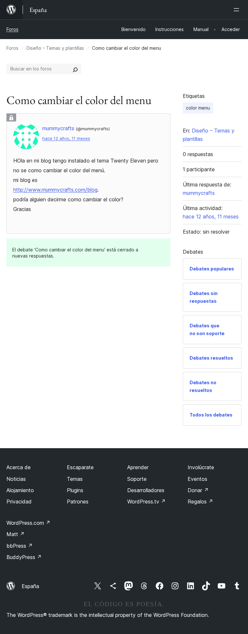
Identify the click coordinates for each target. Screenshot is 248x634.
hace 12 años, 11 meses (66, 138)
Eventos (197, 479)
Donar (198, 490)
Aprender (138, 467)
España (30, 586)
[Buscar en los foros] (75, 69)
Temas (75, 479)
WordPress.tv (146, 501)
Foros (12, 29)
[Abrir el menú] (237, 9)
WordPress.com (28, 523)
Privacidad (19, 501)
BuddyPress (24, 557)
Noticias (16, 479)
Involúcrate (201, 467)
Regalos (200, 501)
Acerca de (18, 467)
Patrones (77, 501)
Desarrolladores (145, 490)
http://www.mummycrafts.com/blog (55, 189)
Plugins (75, 490)
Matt (15, 534)
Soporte (137, 479)
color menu (198, 108)
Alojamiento (20, 490)
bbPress (19, 546)
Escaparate (80, 467)
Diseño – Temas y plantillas (55, 48)
